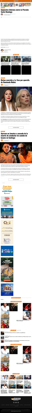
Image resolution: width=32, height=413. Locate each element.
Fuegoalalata (6, 85)
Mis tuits (2, 299)
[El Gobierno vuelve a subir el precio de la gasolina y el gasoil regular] (27, 307)
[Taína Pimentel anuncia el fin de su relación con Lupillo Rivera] (13, 307)
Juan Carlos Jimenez (7, 49)
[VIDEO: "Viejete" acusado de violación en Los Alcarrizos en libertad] (23, 320)
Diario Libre (5, 119)
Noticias (7, 47)
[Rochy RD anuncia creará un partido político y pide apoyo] (5, 315)
